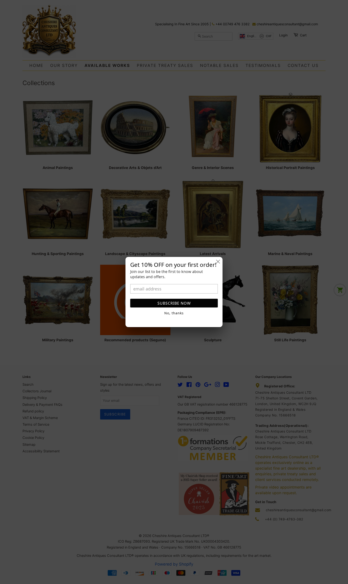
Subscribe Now (174, 303)
